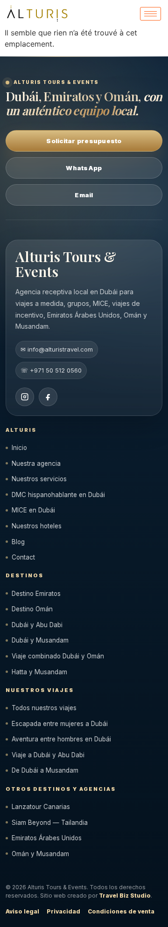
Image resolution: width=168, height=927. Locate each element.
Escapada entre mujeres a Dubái (60, 723)
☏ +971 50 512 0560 (51, 370)
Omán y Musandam (40, 854)
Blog (18, 542)
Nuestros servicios (39, 479)
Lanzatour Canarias (41, 806)
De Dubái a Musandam (45, 770)
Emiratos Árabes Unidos (47, 838)
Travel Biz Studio (125, 895)
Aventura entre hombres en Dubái (61, 739)
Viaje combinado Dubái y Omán (58, 656)
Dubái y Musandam (40, 640)
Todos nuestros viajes (44, 708)
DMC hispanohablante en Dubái (58, 494)
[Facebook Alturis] (48, 396)
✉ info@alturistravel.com (57, 349)
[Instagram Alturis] (24, 396)
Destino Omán (32, 609)
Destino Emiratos (36, 593)
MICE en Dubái (33, 510)
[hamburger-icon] (150, 14)
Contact (23, 557)
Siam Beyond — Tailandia (50, 822)
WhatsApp (84, 168)
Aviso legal (22, 911)
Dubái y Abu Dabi (37, 625)
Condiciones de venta (121, 911)
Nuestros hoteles (37, 526)
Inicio (19, 447)
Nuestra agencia (36, 463)
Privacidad (63, 911)
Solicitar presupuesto (83, 141)
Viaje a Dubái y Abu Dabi (48, 755)
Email (84, 195)
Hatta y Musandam (39, 672)
